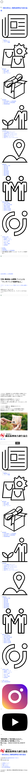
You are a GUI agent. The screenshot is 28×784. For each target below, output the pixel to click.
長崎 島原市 (6, 172)
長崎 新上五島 (7, 165)
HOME (3, 247)
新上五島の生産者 (8, 204)
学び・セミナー (7, 73)
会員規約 (6, 245)
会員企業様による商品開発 (10, 101)
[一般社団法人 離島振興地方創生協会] (14, 10)
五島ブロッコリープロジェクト (11, 137)
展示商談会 (6, 71)
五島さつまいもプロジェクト (10, 134)
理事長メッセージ (8, 239)
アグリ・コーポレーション (7, 285)
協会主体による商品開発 (9, 102)
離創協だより (7, 40)
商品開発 (4, 249)
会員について (5, 764)
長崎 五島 (6, 167)
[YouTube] (14, 734)
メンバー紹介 (7, 240)
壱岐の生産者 (7, 206)
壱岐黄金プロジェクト (9, 136)
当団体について (7, 238)
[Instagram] (14, 708)
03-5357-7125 (6, 759)
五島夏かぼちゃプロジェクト (10, 133)
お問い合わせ (5, 680)
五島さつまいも (17, 285)
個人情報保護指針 (6, 681)
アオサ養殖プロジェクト (9, 132)
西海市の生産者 (7, 208)
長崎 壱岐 (6, 168)
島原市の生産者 (7, 210)
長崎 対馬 (6, 169)
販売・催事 (6, 70)
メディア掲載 (7, 42)
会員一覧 (6, 242)
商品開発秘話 (7, 103)
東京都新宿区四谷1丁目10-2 (12, 757)
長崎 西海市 (6, 171)
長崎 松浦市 (6, 175)
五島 (22, 285)
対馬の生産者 (7, 207)
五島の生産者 (7, 203)
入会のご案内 (7, 243)
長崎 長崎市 (6, 173)
